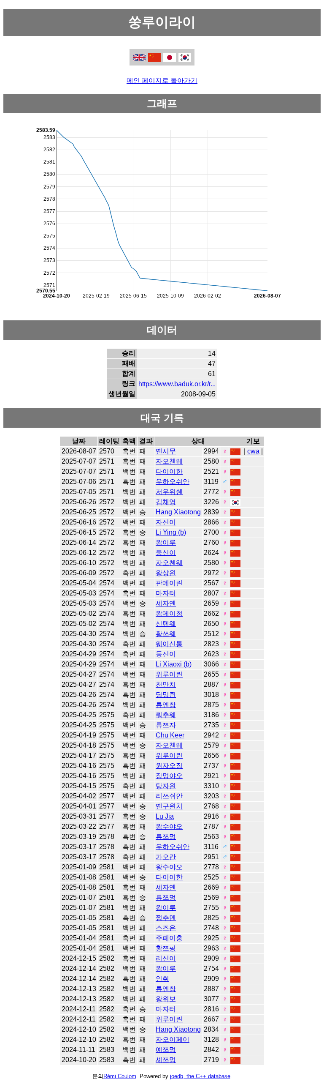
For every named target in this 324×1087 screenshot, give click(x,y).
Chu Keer (170, 735)
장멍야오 (169, 775)
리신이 (166, 958)
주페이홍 (169, 938)
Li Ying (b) (171, 532)
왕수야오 (169, 826)
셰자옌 (166, 603)
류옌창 (166, 704)
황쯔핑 (166, 948)
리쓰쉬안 (169, 796)
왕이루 (166, 542)
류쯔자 (166, 725)
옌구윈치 (169, 806)
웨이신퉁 (169, 643)
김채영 (166, 501)
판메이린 (169, 583)
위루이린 (169, 674)
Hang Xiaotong (178, 512)
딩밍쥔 (166, 694)
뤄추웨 (166, 714)
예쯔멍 (166, 1049)
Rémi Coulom (119, 1076)
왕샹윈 (166, 572)
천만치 (166, 684)
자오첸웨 (169, 461)
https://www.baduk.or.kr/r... (177, 384)
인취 (162, 978)
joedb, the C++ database (200, 1076)
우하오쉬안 (172, 481)
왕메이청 (169, 613)
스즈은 (166, 927)
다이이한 (169, 471)
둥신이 (166, 552)
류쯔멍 (166, 836)
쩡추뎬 (166, 917)
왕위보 (166, 998)
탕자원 (166, 785)
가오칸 (166, 856)
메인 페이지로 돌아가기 (162, 80)
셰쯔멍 (166, 1059)
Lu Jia (165, 816)
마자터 (166, 593)
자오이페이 (172, 1039)
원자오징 (169, 765)
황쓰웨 (166, 633)
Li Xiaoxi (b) (174, 664)
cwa (253, 451)
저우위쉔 (169, 491)
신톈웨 (166, 623)
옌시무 (166, 451)
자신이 (166, 522)
